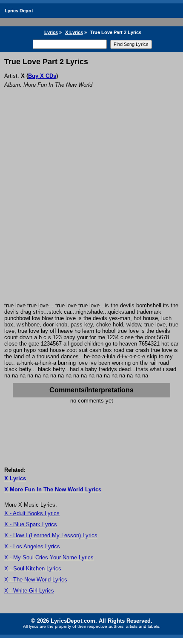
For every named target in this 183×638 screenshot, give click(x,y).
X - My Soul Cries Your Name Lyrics (49, 557)
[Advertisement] (91, 206)
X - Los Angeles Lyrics (32, 546)
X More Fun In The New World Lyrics (52, 489)
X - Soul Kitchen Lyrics (32, 568)
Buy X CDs (42, 76)
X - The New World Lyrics (35, 579)
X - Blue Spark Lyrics (30, 524)
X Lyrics (74, 32)
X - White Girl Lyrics (29, 590)
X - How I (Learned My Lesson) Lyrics (50, 535)
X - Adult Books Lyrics (32, 513)
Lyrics (51, 32)
